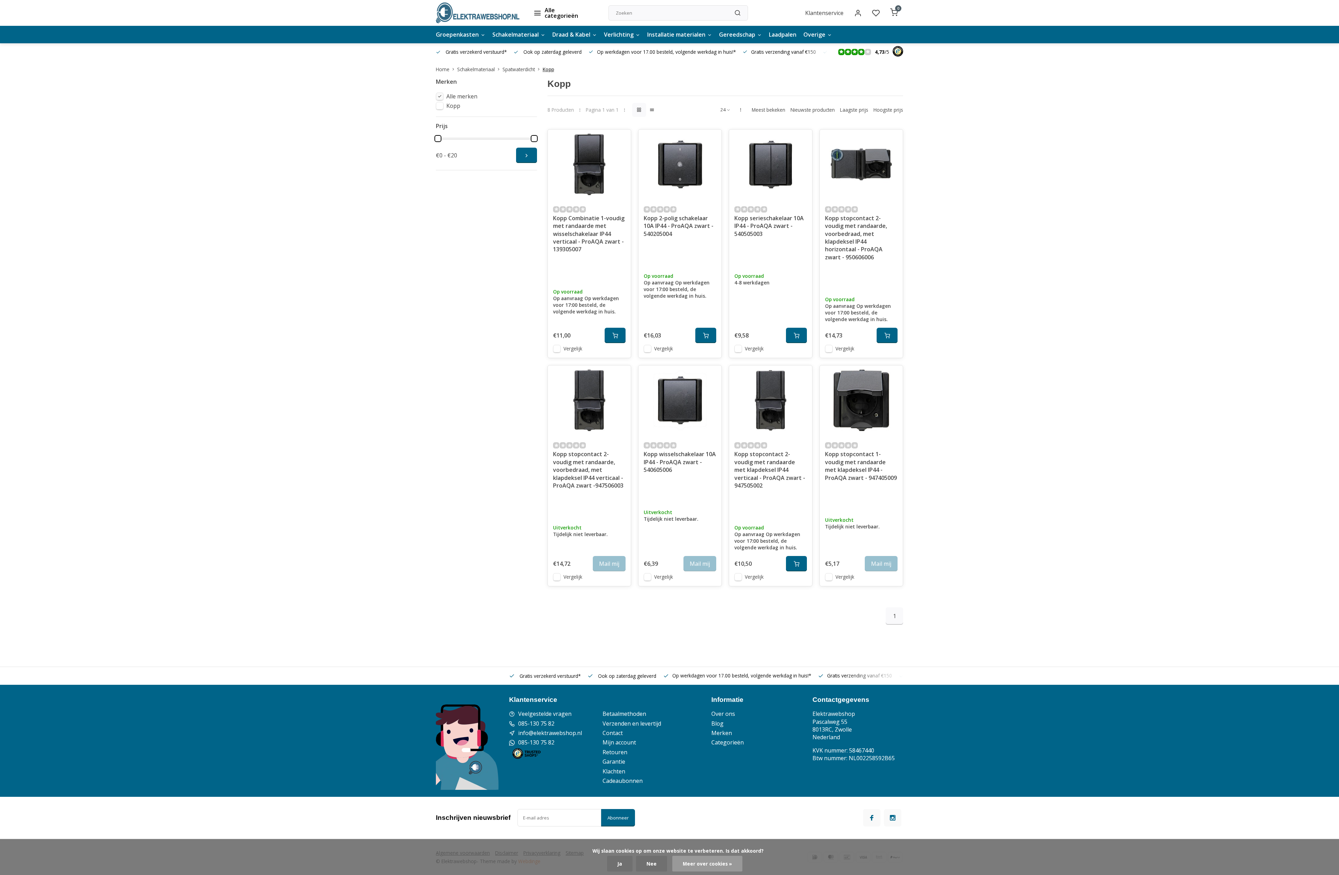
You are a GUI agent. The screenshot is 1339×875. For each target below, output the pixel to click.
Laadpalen (782, 34)
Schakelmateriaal (515, 34)
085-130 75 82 (536, 723)
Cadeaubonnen (623, 781)
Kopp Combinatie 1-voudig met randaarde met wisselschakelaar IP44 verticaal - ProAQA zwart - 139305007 (589, 233)
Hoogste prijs (888, 109)
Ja (620, 863)
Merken (721, 733)
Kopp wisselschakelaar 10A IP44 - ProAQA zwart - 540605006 (680, 462)
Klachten (614, 771)
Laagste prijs (854, 109)
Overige (814, 34)
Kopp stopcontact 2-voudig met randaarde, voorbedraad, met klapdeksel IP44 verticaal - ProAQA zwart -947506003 (588, 469)
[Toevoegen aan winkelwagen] (615, 335)
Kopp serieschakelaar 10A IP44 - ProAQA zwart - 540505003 (769, 226)
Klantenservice (824, 13)
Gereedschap (737, 34)
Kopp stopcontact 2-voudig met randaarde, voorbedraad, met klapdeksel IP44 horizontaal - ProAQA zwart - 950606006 (856, 237)
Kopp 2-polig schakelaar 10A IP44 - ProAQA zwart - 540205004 (678, 226)
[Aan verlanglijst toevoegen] (620, 140)
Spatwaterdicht (518, 69)
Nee (651, 863)
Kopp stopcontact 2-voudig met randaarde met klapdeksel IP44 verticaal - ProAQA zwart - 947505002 (769, 469)
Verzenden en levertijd (632, 723)
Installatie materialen (676, 34)
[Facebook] (871, 817)
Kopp (548, 69)
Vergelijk (572, 348)
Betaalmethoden (624, 714)
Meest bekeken (768, 109)
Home (442, 69)
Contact (613, 733)
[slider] (437, 138)
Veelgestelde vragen (545, 714)
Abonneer (618, 818)
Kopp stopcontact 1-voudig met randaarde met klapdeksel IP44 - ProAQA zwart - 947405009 (861, 465)
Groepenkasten (457, 34)
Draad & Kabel (571, 34)
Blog (717, 723)
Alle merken (461, 96)
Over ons (723, 714)
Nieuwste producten (812, 109)
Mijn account (619, 742)
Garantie (614, 761)
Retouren (615, 752)
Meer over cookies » (707, 863)
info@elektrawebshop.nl (550, 733)
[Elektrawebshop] (478, 12)
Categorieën (727, 742)
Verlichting (619, 34)
